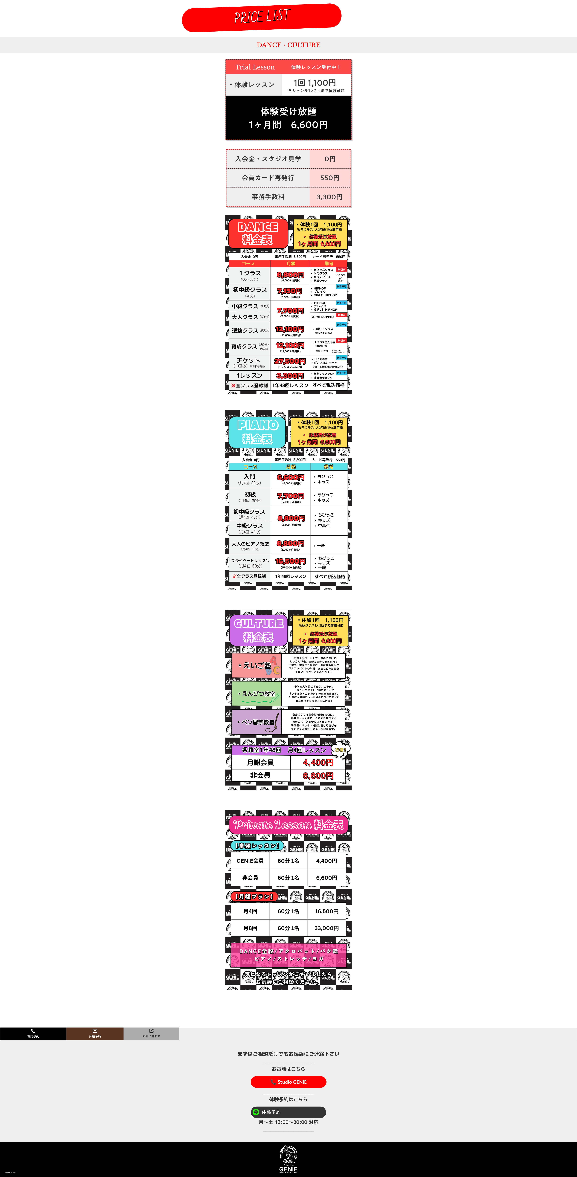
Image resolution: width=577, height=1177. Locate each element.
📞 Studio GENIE (288, 1082)
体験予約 (271, 1112)
